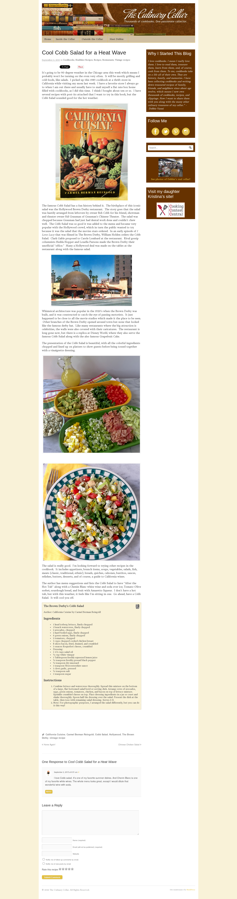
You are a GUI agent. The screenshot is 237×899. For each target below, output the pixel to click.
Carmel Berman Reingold (80, 734)
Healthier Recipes (84, 60)
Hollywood (115, 734)
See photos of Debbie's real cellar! (170, 179)
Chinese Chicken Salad (128, 744)
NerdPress (191, 890)
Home (47, 39)
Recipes (97, 60)
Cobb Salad (101, 734)
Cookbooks (68, 60)
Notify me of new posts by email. (58, 863)
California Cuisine (55, 734)
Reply (48, 791)
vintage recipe (57, 737)
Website (76, 853)
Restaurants (108, 60)
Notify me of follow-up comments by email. (62, 859)
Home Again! (49, 744)
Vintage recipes (122, 60)
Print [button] (137, 608)
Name (79, 840)
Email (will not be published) (87, 847)
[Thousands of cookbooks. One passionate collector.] (118, 33)
